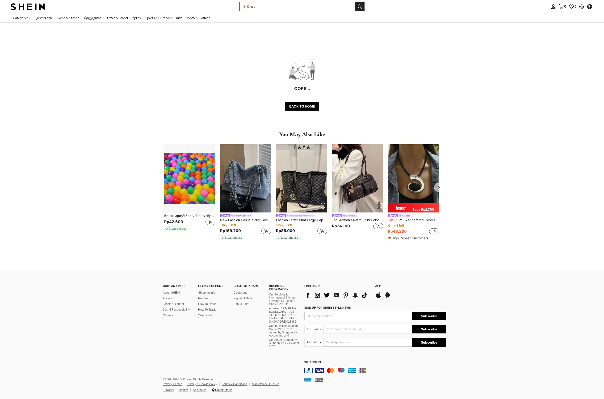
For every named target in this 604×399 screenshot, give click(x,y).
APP (378, 286)
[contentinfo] (375, 370)
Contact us (240, 292)
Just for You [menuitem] (44, 18)
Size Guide (205, 315)
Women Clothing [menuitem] (198, 18)
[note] (176, 228)
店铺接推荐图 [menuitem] (93, 18)
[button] (581, 6)
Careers (168, 315)
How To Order (207, 304)
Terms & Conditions (234, 384)
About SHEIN (171, 292)
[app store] (378, 297)
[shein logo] (28, 6)
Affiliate (167, 298)
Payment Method (244, 298)
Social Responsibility (176, 309)
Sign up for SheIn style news (327, 307)
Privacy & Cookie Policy (202, 384)
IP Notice (168, 390)
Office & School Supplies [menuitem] (124, 18)
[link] (562, 6)
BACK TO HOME (302, 106)
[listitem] (189, 190)
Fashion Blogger (173, 304)
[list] (337, 295)
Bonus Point (241, 304)
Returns (203, 298)
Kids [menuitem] (179, 18)
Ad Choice (199, 390)
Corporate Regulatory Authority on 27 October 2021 (284, 343)
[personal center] (553, 6)
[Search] (360, 6)
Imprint (183, 390)
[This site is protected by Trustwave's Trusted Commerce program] (307, 379)
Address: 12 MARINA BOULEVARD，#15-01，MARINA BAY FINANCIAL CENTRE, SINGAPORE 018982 (283, 315)
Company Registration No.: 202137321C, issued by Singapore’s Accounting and (283, 330)
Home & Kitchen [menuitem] (68, 18)
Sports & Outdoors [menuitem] (158, 18)
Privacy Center (172, 384)
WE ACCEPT (312, 362)
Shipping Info (206, 292)
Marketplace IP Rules (265, 384)
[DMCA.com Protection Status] (319, 379)
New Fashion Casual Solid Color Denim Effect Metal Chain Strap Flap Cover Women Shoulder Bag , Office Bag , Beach (245, 220)
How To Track (207, 309)
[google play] (387, 297)
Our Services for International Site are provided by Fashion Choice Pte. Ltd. (282, 299)
